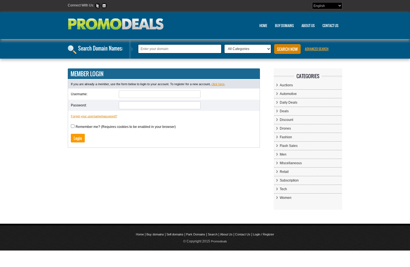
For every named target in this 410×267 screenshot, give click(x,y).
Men (283, 154)
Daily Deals (288, 102)
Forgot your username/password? (94, 116)
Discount (286, 120)
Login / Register (263, 234)
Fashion (286, 137)
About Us (308, 25)
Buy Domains (284, 25)
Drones (285, 128)
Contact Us (330, 25)
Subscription (289, 180)
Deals (284, 111)
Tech (283, 189)
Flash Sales (289, 146)
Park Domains (195, 234)
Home (263, 25)
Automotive (288, 94)
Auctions (286, 85)
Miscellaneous (291, 163)
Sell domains (175, 234)
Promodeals (219, 241)
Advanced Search (317, 49)
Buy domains (155, 234)
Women (285, 198)
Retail (284, 172)
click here (218, 84)
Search (213, 234)
